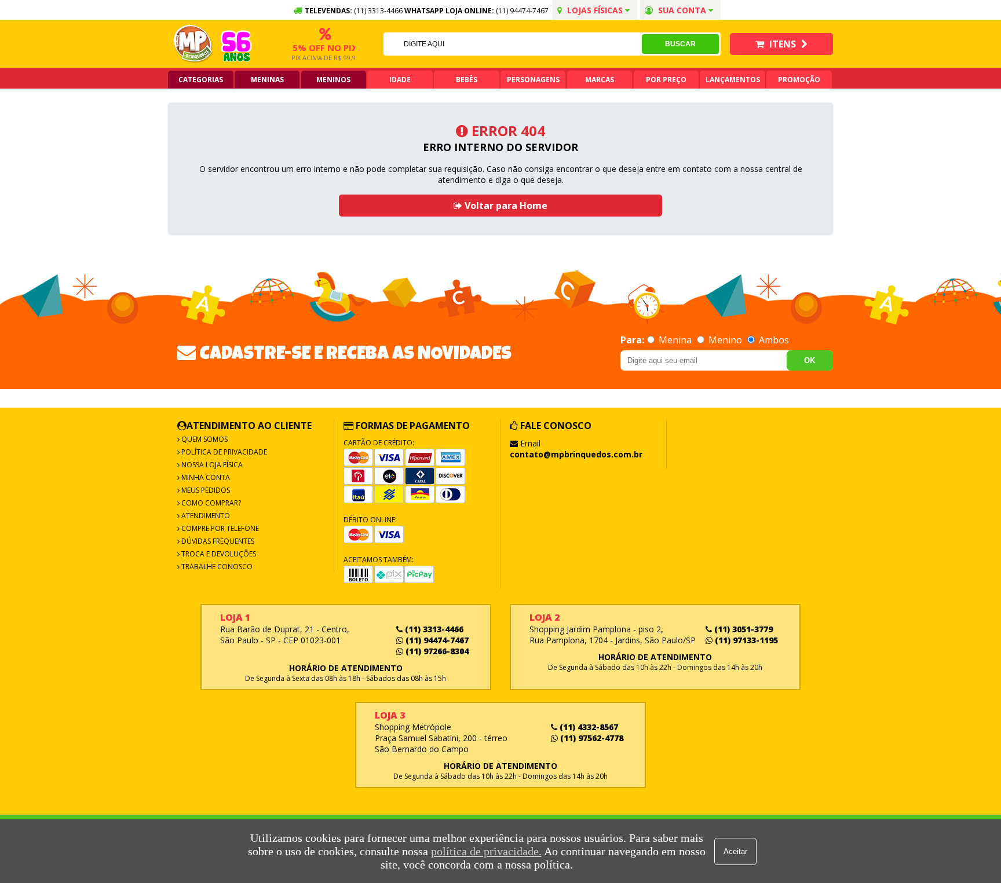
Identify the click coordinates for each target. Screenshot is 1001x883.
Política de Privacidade (223, 452)
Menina (675, 340)
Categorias (200, 80)
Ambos (773, 340)
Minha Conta (205, 477)
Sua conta (682, 10)
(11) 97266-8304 (436, 651)
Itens (782, 44)
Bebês (466, 80)
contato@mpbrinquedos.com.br (576, 454)
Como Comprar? (210, 503)
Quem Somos (204, 439)
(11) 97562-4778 (590, 737)
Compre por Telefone (219, 528)
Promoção (799, 80)
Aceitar (735, 851)
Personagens (533, 80)
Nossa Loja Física (211, 465)
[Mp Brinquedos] (193, 44)
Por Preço (666, 80)
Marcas (599, 80)
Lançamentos (733, 80)
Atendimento (205, 516)
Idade (400, 80)
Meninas (267, 80)
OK (809, 360)
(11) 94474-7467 (522, 11)
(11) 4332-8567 (587, 726)
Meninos (333, 80)
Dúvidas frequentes (217, 541)
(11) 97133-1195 (745, 640)
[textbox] (512, 44)
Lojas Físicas (595, 10)
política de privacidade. (486, 851)
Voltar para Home (504, 205)
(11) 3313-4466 (433, 629)
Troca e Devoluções (218, 554)
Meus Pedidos (205, 490)
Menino (725, 340)
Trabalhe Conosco (216, 566)
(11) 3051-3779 (742, 629)
